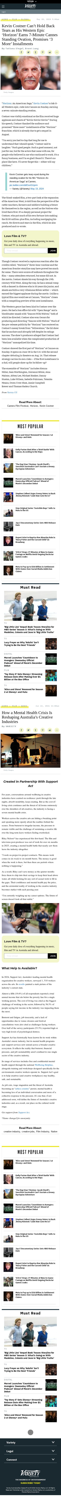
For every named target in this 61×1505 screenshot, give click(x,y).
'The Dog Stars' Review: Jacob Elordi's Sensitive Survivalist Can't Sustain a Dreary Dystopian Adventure (35, 466)
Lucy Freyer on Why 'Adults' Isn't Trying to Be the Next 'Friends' (21, 643)
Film (14, 19)
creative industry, (12, 1131)
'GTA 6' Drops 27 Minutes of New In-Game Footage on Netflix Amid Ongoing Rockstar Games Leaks (35, 554)
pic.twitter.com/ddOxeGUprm (23, 185)
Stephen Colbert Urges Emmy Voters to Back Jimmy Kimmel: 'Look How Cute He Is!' (35, 494)
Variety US (12, 392)
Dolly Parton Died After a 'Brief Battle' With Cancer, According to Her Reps (35, 450)
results (22, 984)
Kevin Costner (40, 103)
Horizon (7, 103)
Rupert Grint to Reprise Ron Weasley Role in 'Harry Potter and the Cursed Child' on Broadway (35, 539)
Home (5, 19)
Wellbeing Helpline (44, 1064)
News (24, 706)
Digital (8, 654)
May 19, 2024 (37, 188)
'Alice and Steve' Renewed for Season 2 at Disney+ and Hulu (34, 436)
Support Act (23, 1112)
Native (54, 1131)
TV (5, 623)
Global (25, 19)
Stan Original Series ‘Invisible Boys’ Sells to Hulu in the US (35, 509)
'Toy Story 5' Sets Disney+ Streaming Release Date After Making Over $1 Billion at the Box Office (23, 677)
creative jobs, (28, 1131)
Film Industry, (43, 1131)
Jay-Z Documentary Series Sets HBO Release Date (36, 524)
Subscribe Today (31, 1483)
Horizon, (34, 406)
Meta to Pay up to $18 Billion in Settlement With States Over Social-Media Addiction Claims (35, 569)
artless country (22, 1088)
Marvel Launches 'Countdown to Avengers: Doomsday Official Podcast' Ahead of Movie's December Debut (35, 481)
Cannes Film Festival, (18, 406)
